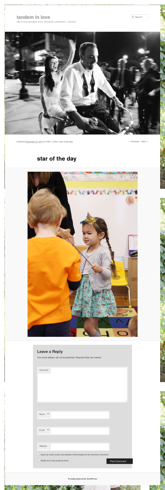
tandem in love (33, 16)
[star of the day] (82, 254)
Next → (145, 141)
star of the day (66, 141)
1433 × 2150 (51, 141)
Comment (43, 369)
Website (43, 445)
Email (44, 430)
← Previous (134, 141)
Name (44, 414)
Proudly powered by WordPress (82, 478)
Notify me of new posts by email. (55, 460)
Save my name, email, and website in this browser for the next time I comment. (75, 454)
